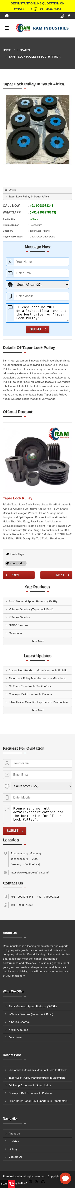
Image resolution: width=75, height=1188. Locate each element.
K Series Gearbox (19, 617)
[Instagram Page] (62, 16)
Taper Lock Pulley (17, 498)
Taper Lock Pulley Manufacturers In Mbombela (37, 678)
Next (60, 575)
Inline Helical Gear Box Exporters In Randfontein (38, 702)
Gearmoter (15, 633)
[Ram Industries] (42, 28)
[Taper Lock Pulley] (37, 458)
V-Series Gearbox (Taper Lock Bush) (31, 609)
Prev (15, 575)
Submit (36, 329)
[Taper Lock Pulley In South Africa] (37, 129)
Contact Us (15, 1156)
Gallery (13, 1149)
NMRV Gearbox (18, 625)
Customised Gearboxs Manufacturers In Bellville (38, 670)
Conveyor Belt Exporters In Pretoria (30, 694)
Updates (24, 50)
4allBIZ (22, 1183)
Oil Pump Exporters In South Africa (30, 686)
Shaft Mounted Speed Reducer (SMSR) (33, 601)
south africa (17, 563)
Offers (12, 189)
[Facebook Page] (69, 16)
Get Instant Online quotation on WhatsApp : (37, 6)
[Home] (7, 15)
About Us (14, 1133)
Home (7, 50)
